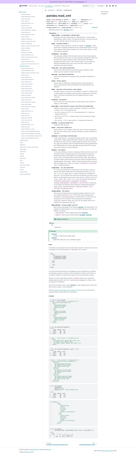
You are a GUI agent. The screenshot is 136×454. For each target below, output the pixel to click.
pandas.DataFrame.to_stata (27, 129)
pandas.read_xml (25, 66)
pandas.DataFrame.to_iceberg (28, 106)
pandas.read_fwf (25, 25)
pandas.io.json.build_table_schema (29, 57)
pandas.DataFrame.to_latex (27, 70)
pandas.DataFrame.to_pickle (28, 16)
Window (22, 153)
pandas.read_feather (26, 95)
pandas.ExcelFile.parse (26, 43)
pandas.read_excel (25, 32)
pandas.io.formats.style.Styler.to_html (30, 63)
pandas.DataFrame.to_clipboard (28, 30)
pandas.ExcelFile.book (26, 39)
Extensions (22, 167)
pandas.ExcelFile (25, 36)
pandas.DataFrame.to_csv (27, 23)
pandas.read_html (25, 59)
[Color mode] (107, 6)
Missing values (23, 171)
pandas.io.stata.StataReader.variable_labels (31, 135)
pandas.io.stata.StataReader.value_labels (31, 133)
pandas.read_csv (25, 21)
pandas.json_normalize (26, 52)
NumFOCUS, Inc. (34, 449)
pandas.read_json (25, 50)
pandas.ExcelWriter (25, 48)
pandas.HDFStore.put (26, 77)
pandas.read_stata (25, 126)
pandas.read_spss (25, 115)
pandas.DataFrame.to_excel (27, 34)
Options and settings (25, 165)
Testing (21, 169)
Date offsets (23, 151)
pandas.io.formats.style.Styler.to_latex (30, 72)
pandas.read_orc (25, 108)
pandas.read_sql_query (26, 120)
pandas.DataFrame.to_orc (27, 111)
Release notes (65, 6)
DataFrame (22, 144)
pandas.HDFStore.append (27, 79)
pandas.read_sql (25, 122)
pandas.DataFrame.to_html (27, 61)
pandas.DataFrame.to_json (27, 54)
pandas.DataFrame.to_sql (27, 124)
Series (21, 142)
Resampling (23, 158)
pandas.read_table (25, 18)
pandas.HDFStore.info (26, 86)
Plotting (22, 162)
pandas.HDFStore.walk (26, 93)
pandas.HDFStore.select (27, 84)
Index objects (23, 149)
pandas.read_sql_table (26, 117)
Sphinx (29, 452)
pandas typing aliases (25, 174)
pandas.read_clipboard (26, 27)
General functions (24, 140)
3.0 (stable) (100, 6)
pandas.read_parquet (26, 99)
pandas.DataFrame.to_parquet (28, 102)
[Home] (45, 10)
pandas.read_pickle (25, 14)
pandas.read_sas (25, 113)
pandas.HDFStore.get (26, 81)
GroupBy (22, 156)
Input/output (23, 12)
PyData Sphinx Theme (107, 450)
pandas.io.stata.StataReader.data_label (30, 131)
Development (57, 6)
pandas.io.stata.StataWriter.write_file (29, 138)
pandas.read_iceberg (26, 104)
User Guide (41, 6)
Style (21, 160)
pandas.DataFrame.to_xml (27, 68)
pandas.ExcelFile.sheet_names (28, 41)
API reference (48, 6)
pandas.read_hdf (25, 75)
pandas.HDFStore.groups (27, 90)
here (74, 202)
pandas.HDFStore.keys (26, 88)
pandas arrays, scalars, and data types (29, 147)
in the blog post (80, 1)
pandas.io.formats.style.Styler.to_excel (30, 45)
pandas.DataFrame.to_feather (28, 97)
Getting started (33, 6)
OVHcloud (48, 449)
